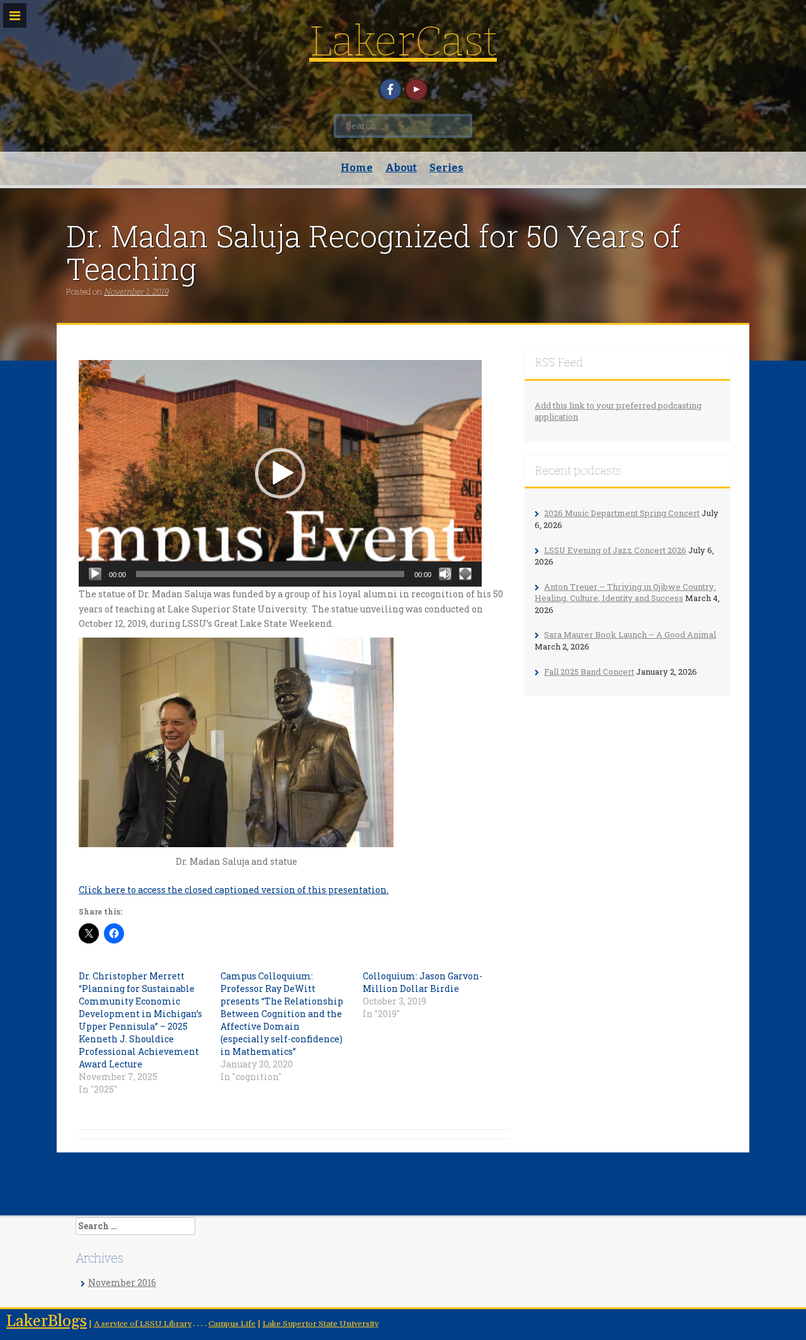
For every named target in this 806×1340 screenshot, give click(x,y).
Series (446, 168)
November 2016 (122, 1282)
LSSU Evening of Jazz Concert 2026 (615, 550)
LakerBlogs (46, 1321)
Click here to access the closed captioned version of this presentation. (234, 890)
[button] (280, 473)
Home (357, 168)
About (401, 168)
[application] (280, 473)
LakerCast (403, 41)
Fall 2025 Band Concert (589, 671)
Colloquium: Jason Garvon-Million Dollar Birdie (422, 982)
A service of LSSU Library (142, 1324)
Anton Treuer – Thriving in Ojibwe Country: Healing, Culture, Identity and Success (625, 592)
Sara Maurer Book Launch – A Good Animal (630, 634)
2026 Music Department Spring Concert (622, 513)
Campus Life (232, 1324)
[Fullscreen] (465, 574)
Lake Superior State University (320, 1324)
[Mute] (445, 574)
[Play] (95, 574)
